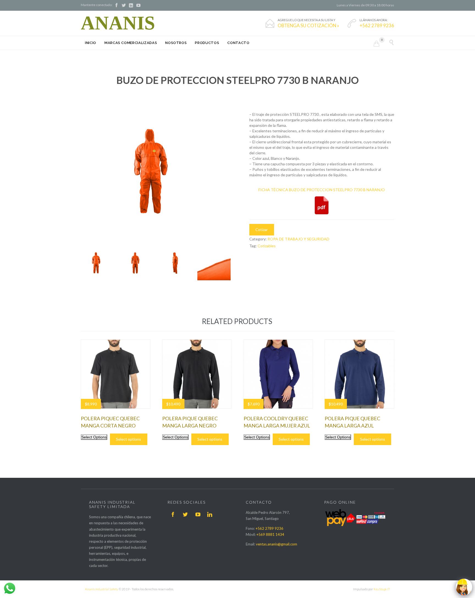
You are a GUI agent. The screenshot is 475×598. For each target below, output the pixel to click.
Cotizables (267, 245)
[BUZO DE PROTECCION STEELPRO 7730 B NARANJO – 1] (136, 263)
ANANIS (118, 23)
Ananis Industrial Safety (101, 589)
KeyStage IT (382, 589)
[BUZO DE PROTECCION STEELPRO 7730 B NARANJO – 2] (175, 263)
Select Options (94, 437)
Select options (128, 439)
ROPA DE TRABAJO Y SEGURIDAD (298, 239)
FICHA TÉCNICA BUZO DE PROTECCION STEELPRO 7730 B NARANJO (321, 189)
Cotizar (261, 229)
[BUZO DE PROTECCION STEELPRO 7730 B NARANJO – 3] (214, 263)
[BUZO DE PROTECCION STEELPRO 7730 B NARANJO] (97, 263)
